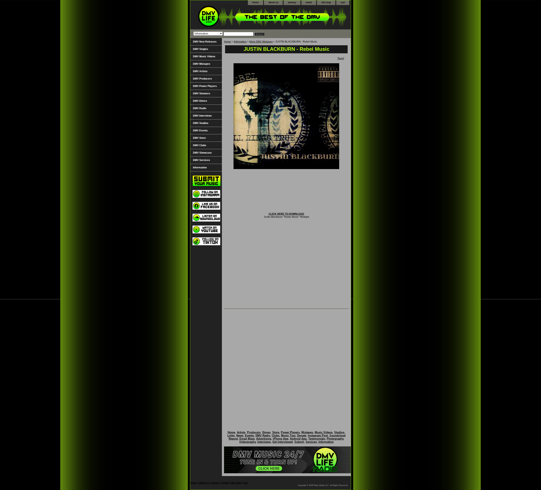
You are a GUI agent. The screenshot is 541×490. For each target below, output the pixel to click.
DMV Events (200, 130)
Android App (298, 438)
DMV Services (201, 160)
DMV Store (199, 137)
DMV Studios (200, 123)
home (255, 2)
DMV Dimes (200, 100)
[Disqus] (286, 365)
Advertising (263, 438)
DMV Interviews (202, 115)
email (309, 2)
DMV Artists (200, 71)
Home (227, 41)
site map (326, 2)
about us (273, 2)
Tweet (340, 58)
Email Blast (246, 438)
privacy (292, 2)
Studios (339, 432)
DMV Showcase (202, 152)
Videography (247, 441)
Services (311, 441)
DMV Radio (199, 108)
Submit (299, 441)
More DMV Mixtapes (261, 41)
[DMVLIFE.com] (243, 17)
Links (231, 435)
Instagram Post (318, 435)
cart (343, 2)
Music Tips (288, 435)
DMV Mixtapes (201, 63)
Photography (335, 438)
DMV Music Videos (204, 56)
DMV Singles (200, 49)
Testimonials (316, 438)
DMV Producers (202, 78)
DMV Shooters (201, 93)
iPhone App (280, 438)
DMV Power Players (205, 86)
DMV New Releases (205, 41)
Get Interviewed (282, 441)
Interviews (264, 441)
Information (240, 41)
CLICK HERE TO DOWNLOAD (286, 213)
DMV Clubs (199, 145)
